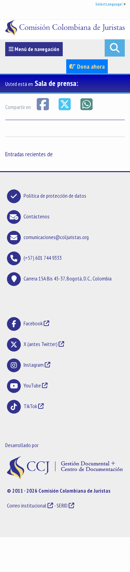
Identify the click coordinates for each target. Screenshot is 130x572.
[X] (65, 103)
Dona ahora (90, 66)
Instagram (34, 364)
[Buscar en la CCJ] (115, 48)
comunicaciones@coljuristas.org (56, 237)
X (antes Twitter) (41, 344)
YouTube (32, 385)
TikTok (30, 406)
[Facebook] (43, 103)
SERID (62, 505)
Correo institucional (26, 505)
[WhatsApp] (86, 103)
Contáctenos (37, 216)
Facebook (34, 323)
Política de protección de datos (55, 195)
